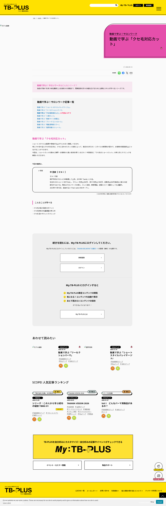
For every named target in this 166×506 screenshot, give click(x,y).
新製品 (90, 414)
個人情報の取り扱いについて (131, 491)
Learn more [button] (7, 503)
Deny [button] (152, 502)
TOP (34, 18)
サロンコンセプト (52, 413)
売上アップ (63, 361)
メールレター (91, 491)
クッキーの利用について (153, 491)
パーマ (104, 412)
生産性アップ (80, 407)
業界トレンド (37, 415)
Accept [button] (159, 502)
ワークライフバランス (74, 409)
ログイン (138, 5)
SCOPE (39, 18)
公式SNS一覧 (80, 491)
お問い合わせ (104, 491)
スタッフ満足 (72, 411)
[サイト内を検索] (116, 5)
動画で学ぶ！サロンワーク (123, 33)
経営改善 (70, 407)
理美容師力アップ (65, 359)
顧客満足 (86, 409)
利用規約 (114, 491)
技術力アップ (73, 361)
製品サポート (107, 465)
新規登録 (148, 5)
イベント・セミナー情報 (56, 465)
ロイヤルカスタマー (84, 411)
